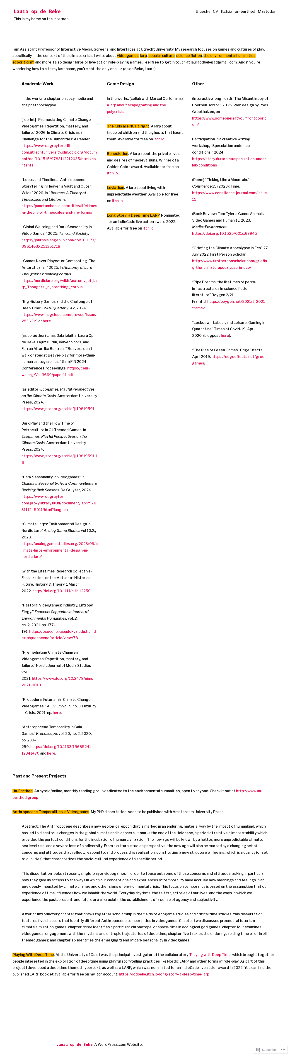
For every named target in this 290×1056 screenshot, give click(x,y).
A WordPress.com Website (118, 1044)
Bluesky (203, 11)
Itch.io (226, 11)
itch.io (159, 139)
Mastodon (267, 11)
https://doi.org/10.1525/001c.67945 (224, 233)
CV (215, 11)
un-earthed (245, 11)
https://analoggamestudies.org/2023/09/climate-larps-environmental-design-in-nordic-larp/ (60, 550)
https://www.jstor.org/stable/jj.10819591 (58, 409)
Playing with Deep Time (210, 955)
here (47, 321)
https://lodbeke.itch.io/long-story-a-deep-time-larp (164, 974)
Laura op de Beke (37, 11)
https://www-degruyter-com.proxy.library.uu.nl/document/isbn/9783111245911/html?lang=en (59, 503)
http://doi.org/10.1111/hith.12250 (61, 591)
